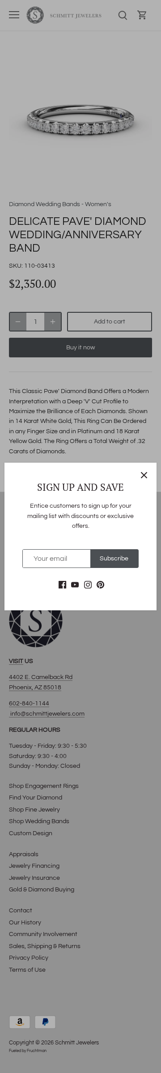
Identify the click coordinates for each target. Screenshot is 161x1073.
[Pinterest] (100, 584)
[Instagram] (88, 584)
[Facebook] (62, 584)
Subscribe (114, 558)
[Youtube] (75, 584)
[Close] (144, 475)
